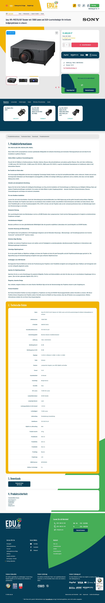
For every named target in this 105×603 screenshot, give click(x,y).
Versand (8, 549)
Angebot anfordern (11, 556)
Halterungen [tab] (22, 102)
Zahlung (8, 554)
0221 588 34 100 (61, 523)
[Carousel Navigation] (33, 87)
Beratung (94, 5)
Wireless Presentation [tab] (39, 102)
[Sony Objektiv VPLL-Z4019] (21, 112)
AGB (80, 594)
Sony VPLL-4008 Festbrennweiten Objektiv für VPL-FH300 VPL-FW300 (37, 110)
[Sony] (91, 22)
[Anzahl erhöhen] (69, 45)
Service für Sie (11, 540)
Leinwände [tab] (14, 102)
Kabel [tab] (29, 102)
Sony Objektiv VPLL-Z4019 (9, 109)
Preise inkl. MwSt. (66, 36)
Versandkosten (49, 599)
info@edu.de (60, 530)
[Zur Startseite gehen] (52, 5)
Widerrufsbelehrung (11, 546)
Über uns (55, 544)
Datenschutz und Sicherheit (71, 594)
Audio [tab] (48, 102)
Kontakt (55, 540)
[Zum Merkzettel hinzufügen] (56, 33)
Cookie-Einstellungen (94, 594)
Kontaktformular (89, 90)
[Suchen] (74, 5)
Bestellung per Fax (93, 9)
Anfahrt (55, 549)
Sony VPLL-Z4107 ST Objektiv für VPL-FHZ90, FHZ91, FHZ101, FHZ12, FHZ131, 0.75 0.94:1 (64, 111)
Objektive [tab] (6, 102)
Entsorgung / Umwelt (11, 558)
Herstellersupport (57, 554)
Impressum (85, 594)
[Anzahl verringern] (64, 45)
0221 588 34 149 (61, 526)
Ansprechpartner (70, 90)
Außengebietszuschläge (12, 551)
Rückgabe (9, 544)
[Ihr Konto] (83, 5)
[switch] (99, 589)
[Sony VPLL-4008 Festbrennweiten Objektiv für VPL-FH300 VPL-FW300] (49, 112)
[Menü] (7, 5)
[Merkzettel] (79, 5)
